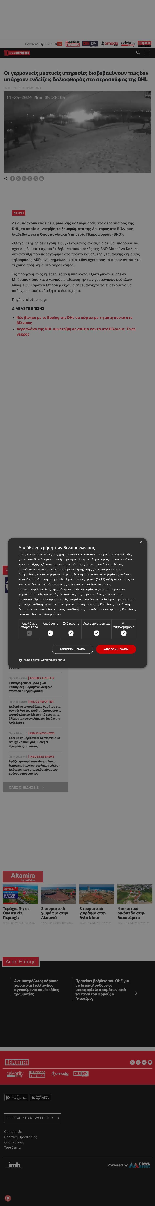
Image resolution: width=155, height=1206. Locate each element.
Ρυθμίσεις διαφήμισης (115, 604)
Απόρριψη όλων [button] (73, 649)
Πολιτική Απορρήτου (46, 614)
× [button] (140, 542)
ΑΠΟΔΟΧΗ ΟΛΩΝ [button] (116, 649)
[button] (42, 660)
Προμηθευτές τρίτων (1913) (85, 579)
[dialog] (77, 603)
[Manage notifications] (8, 1198)
